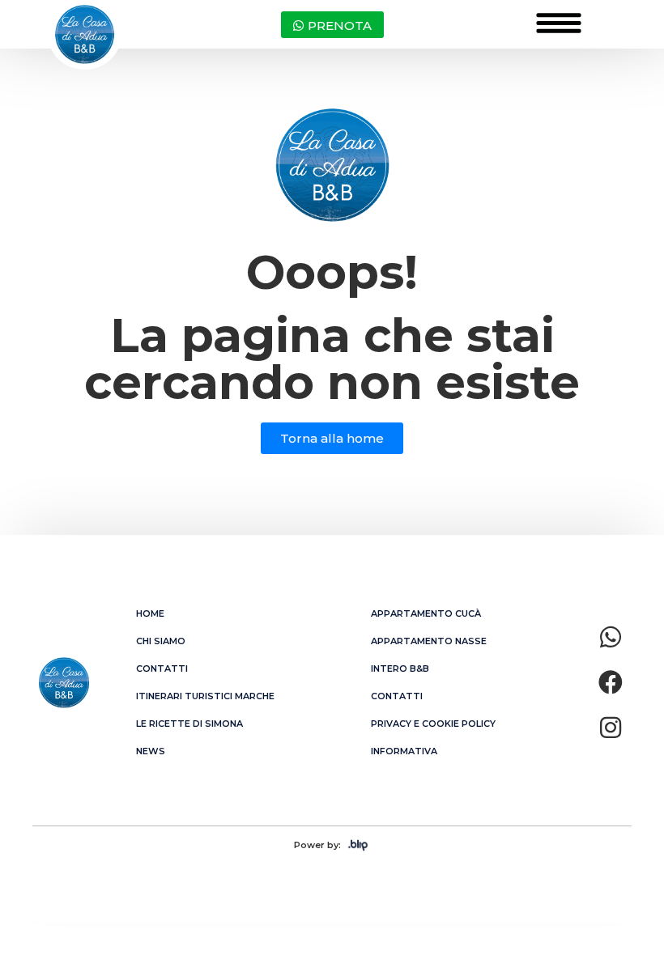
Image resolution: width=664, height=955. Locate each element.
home (150, 613)
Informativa (404, 751)
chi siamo (160, 641)
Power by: (317, 845)
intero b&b (400, 668)
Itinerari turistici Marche (205, 696)
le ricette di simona (189, 723)
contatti (162, 668)
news (150, 751)
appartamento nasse (429, 641)
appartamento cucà (426, 613)
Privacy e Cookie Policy (433, 723)
